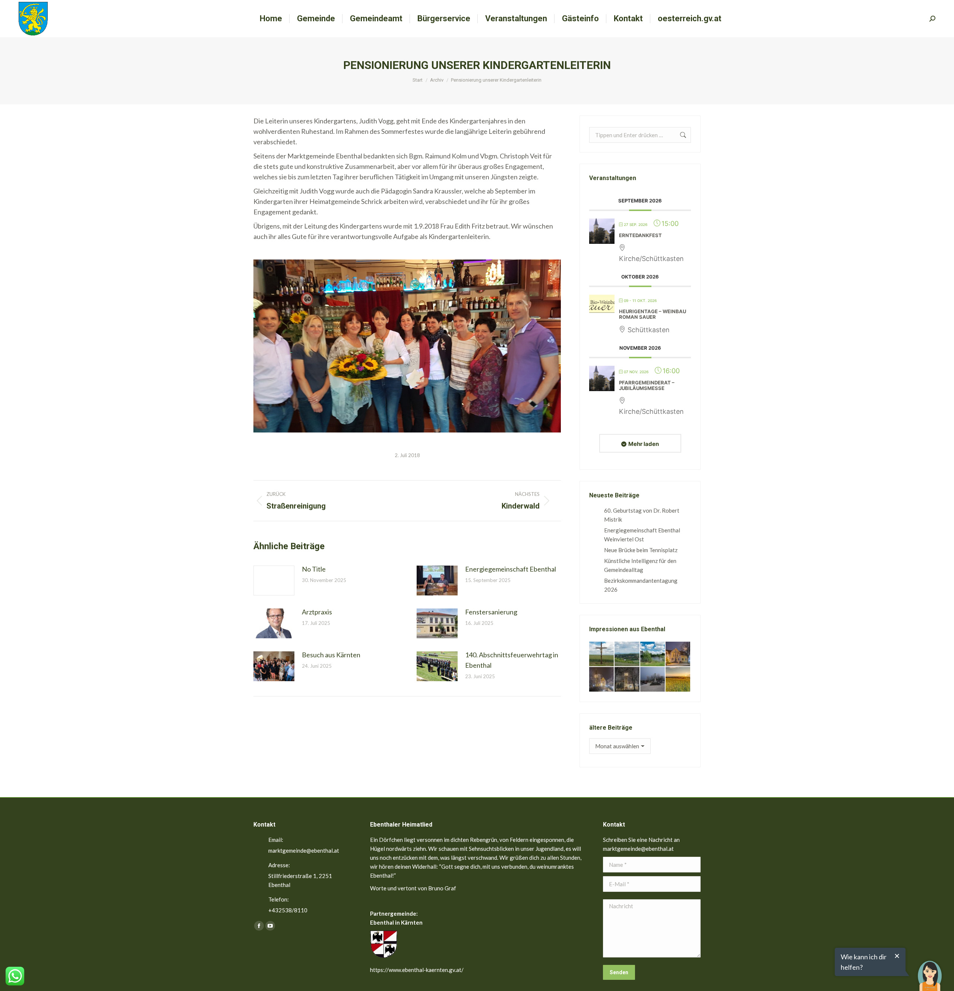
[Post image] (273, 580)
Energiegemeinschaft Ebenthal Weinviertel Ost (642, 534)
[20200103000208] (653, 679)
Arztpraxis (317, 612)
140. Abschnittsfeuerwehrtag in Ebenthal (511, 660)
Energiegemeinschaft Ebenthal (510, 569)
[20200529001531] (653, 654)
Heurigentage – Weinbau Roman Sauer (652, 314)
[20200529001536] (627, 654)
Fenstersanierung (491, 612)
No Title (314, 569)
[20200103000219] (602, 679)
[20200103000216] (627, 679)
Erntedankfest (640, 235)
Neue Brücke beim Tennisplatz (640, 550)
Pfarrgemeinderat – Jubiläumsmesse (647, 385)
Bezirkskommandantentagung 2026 (640, 585)
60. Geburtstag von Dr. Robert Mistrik (641, 515)
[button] (930, 970)
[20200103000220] (678, 654)
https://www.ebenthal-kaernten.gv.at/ (417, 969)
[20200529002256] (602, 654)
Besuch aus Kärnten (331, 655)
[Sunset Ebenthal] (678, 679)
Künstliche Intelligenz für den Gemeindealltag (640, 565)
